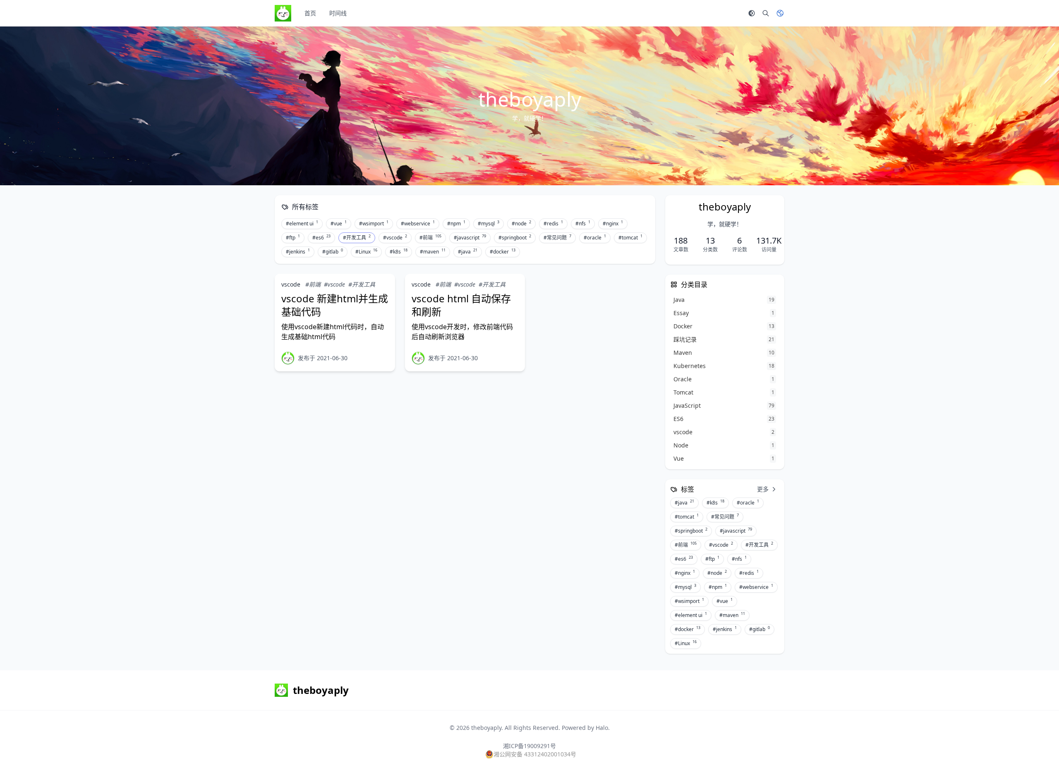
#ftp (293, 237)
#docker (502, 251)
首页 (310, 13)
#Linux (366, 251)
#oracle (595, 237)
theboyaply (486, 728)
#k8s (398, 251)
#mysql (488, 223)
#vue (339, 223)
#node (521, 223)
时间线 (338, 13)
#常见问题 (557, 237)
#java (467, 251)
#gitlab (332, 251)
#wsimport (373, 223)
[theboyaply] (288, 358)
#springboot (514, 237)
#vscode (395, 237)
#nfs (582, 223)
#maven (433, 251)
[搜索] (765, 13)
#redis (553, 223)
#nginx (613, 223)
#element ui (302, 223)
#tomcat (630, 237)
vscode (290, 284)
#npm (456, 223)
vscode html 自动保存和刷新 (461, 305)
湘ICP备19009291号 (529, 746)
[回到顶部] (1032, 755)
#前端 (430, 237)
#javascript (470, 237)
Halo (602, 728)
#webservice (418, 223)
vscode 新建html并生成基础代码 (334, 305)
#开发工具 (357, 237)
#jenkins (298, 251)
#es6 (321, 237)
